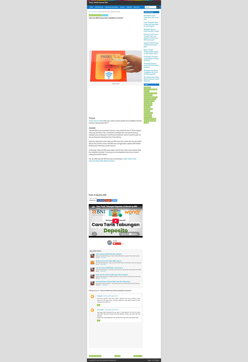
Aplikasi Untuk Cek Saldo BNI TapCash (108, 261)
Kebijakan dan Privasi (111, 7)
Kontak (122, 7)
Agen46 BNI (147, 87)
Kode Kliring (148, 103)
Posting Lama (138, 356)
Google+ (108, 200)
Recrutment (148, 114)
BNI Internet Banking (150, 93)
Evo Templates (155, 360)
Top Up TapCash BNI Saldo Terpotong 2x (109, 268)
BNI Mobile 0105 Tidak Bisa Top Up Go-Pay (151, 17)
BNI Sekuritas (148, 95)
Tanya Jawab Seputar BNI (98, 2)
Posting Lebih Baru (95, 356)
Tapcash (105, 15)
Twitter (114, 200)
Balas (98, 305)
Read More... (104, 257)
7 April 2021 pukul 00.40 (111, 309)
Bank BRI (129, 7)
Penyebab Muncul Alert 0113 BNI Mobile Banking (151, 65)
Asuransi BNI (148, 89)
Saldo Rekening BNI (150, 118)
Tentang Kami (99, 7)
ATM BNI (155, 89)
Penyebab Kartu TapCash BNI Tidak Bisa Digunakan (113, 281)
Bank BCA (136, 7)
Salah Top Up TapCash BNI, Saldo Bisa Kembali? (112, 274)
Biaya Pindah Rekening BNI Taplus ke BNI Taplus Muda (151, 51)
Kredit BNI (147, 107)
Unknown (99, 296)
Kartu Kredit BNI (149, 101)
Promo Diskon (148, 112)
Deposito (154, 97)
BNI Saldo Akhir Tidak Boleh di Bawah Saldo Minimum (151, 79)
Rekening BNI (148, 116)
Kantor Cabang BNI (150, 99)
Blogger (149, 360)
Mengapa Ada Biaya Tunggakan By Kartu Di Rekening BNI (151, 72)
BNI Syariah (147, 97)
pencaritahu (100, 309)
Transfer (153, 120)
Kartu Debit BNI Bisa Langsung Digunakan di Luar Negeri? (151, 24)
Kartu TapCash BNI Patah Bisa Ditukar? (109, 254)
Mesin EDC (147, 110)
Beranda (117, 356)
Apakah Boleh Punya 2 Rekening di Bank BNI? (151, 44)
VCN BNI (146, 122)
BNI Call (146, 91)
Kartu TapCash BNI (96, 121)
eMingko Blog (112, 360)
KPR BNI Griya (148, 105)
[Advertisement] (116, 33)
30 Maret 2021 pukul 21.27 (110, 296)
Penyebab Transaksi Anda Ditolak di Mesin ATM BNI (151, 58)
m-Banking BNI (148, 109)
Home (91, 7)
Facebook (100, 200)
